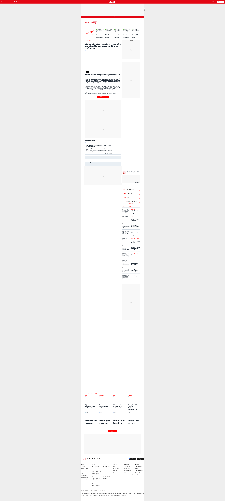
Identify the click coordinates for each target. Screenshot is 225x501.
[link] (87, 459)
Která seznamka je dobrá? (131, 189)
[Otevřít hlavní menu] (2, 2)
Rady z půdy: (129, 197)
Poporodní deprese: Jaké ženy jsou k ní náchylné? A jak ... (119, 422)
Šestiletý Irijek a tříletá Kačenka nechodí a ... (117, 36)
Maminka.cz (116, 27)
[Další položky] (143, 17)
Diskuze (123, 187)
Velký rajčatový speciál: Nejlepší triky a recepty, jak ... (135, 226)
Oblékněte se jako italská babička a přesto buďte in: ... (134, 256)
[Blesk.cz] (112, 2)
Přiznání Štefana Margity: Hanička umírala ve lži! (126, 36)
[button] (132, 459)
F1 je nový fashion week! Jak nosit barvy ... (135, 36)
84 (124, 189)
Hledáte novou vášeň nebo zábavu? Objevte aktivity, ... (135, 234)
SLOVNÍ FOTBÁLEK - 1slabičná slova (132, 202)
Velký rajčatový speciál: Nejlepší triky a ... (108, 36)
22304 (124, 201)
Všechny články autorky (108, 153)
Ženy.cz (133, 27)
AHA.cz (124, 27)
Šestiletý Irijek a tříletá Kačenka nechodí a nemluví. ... (105, 406)
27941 (124, 197)
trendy (95, 156)
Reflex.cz (133, 275)
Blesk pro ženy (134, 253)
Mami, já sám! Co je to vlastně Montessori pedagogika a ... (135, 248)
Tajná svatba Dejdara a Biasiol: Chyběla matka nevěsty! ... (135, 212)
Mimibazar (133, 246)
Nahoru (112, 431)
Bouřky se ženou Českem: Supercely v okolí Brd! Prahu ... (135, 263)
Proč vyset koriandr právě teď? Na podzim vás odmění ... (135, 241)
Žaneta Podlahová (96, 71)
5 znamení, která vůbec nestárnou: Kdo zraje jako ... (99, 36)
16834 (124, 193)
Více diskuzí (131, 203)
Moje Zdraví (115, 411)
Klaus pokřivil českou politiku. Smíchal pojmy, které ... (135, 278)
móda (92, 156)
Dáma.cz (133, 231)
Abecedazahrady (135, 238)
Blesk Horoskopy (99, 27)
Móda (89, 40)
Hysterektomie (129, 193)
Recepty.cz (107, 27)
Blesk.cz (133, 209)
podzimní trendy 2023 (101, 156)
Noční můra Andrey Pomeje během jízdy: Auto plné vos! (135, 219)
